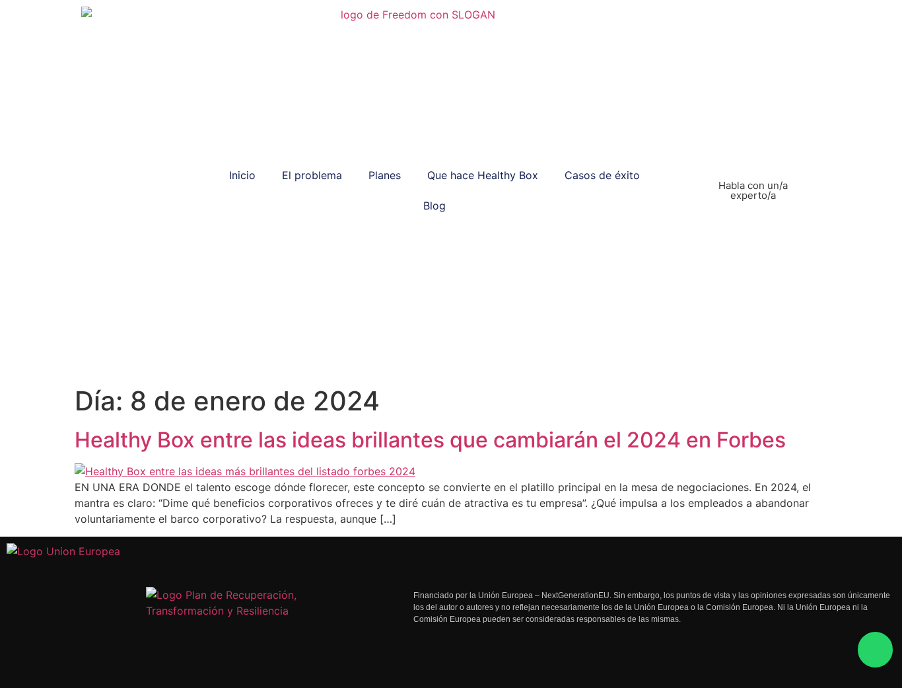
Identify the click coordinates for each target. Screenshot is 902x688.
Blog (434, 205)
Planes (384, 175)
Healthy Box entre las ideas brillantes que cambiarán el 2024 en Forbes (430, 440)
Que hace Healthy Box (482, 175)
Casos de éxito (602, 175)
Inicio (242, 175)
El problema (312, 175)
